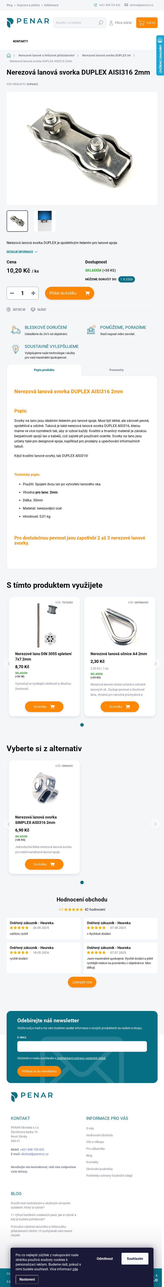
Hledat (100, 22)
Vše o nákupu (95, 1142)
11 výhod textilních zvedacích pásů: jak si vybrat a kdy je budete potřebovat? (43, 1217)
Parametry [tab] (116, 370)
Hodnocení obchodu (82, 899)
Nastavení (27, 1279)
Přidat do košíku (63, 293)
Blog (10, 5)
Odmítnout (105, 1259)
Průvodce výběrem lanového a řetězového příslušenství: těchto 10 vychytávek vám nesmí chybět (41, 1231)
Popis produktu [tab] (44, 370)
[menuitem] (19, 41)
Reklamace (51, 5)
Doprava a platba (28, 5)
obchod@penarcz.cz (34, 1154)
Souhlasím (135, 1259)
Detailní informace (20, 251)
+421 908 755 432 (32, 1149)
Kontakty (92, 1162)
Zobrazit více (82, 982)
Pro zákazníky (95, 1148)
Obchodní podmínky (99, 1169)
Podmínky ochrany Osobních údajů (109, 1175)
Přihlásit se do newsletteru (39, 1071)
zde (75, 1269)
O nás (90, 1128)
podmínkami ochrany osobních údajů (81, 1058)
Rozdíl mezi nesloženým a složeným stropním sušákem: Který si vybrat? (40, 1205)
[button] (82, 725)
